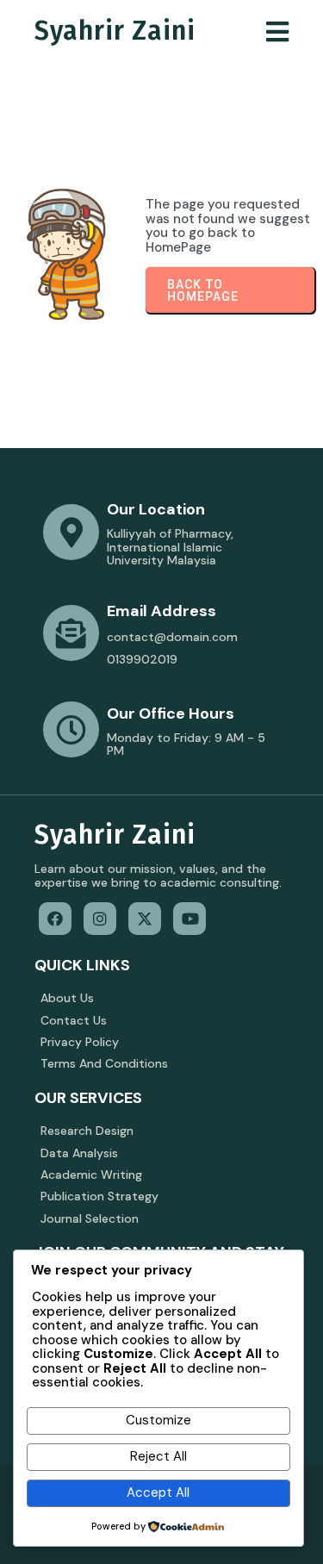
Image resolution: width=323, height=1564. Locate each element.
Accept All (158, 1492)
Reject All (158, 1456)
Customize (158, 1420)
